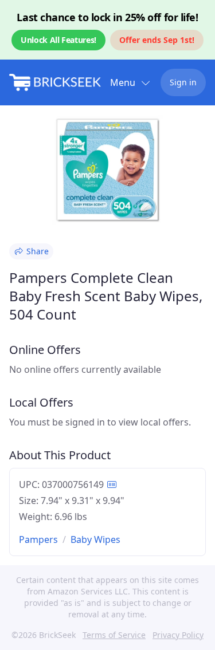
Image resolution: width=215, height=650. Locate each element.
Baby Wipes (95, 539)
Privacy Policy (178, 634)
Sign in (183, 82)
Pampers (38, 539)
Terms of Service (114, 634)
